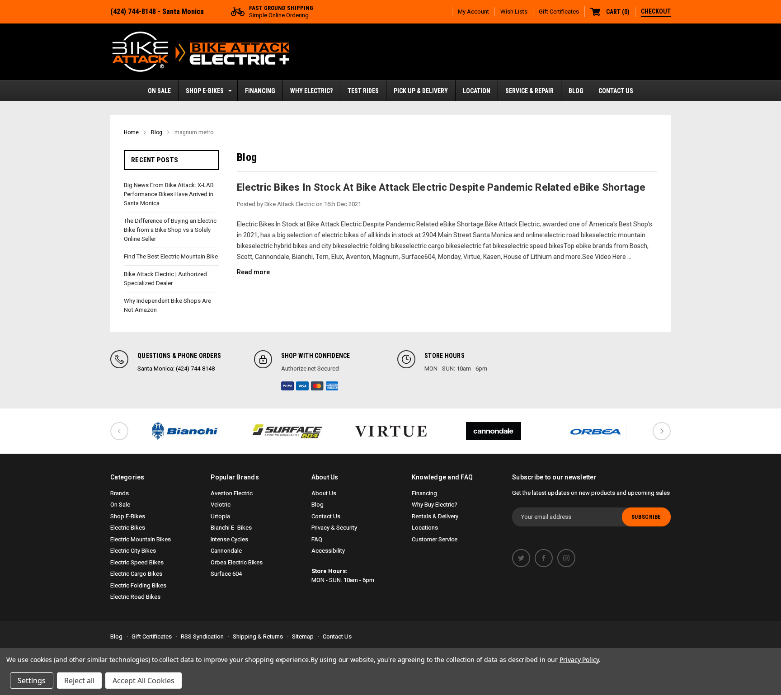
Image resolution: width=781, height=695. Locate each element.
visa (302, 385)
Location (476, 90)
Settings (32, 681)
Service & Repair (529, 90)
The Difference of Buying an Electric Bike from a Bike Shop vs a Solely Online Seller (170, 229)
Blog (576, 90)
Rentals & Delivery (435, 516)
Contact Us (615, 90)
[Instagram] (566, 558)
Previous (119, 431)
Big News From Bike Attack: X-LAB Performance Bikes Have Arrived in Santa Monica (169, 194)
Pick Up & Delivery (421, 90)
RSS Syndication (202, 636)
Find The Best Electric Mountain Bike (171, 256)
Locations (425, 527)
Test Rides (363, 90)
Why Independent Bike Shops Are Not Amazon (167, 305)
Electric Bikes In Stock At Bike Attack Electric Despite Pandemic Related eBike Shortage (441, 187)
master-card (317, 385)
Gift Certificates (559, 11)
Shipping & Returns (258, 636)
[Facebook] (544, 558)
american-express (332, 385)
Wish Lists (513, 11)
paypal (287, 385)
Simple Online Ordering (281, 12)
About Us (323, 493)
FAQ (316, 539)
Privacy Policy (579, 659)
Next (662, 431)
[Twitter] (521, 558)
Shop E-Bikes (205, 90)
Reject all (79, 681)
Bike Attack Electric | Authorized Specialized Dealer (165, 278)
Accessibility (328, 550)
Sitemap (303, 636)
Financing (260, 90)
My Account (473, 11)
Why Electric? (311, 90)
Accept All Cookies (143, 681)
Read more (253, 272)
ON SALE (159, 90)
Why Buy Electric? (434, 504)
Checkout (656, 11)
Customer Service (434, 539)
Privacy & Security (334, 527)
